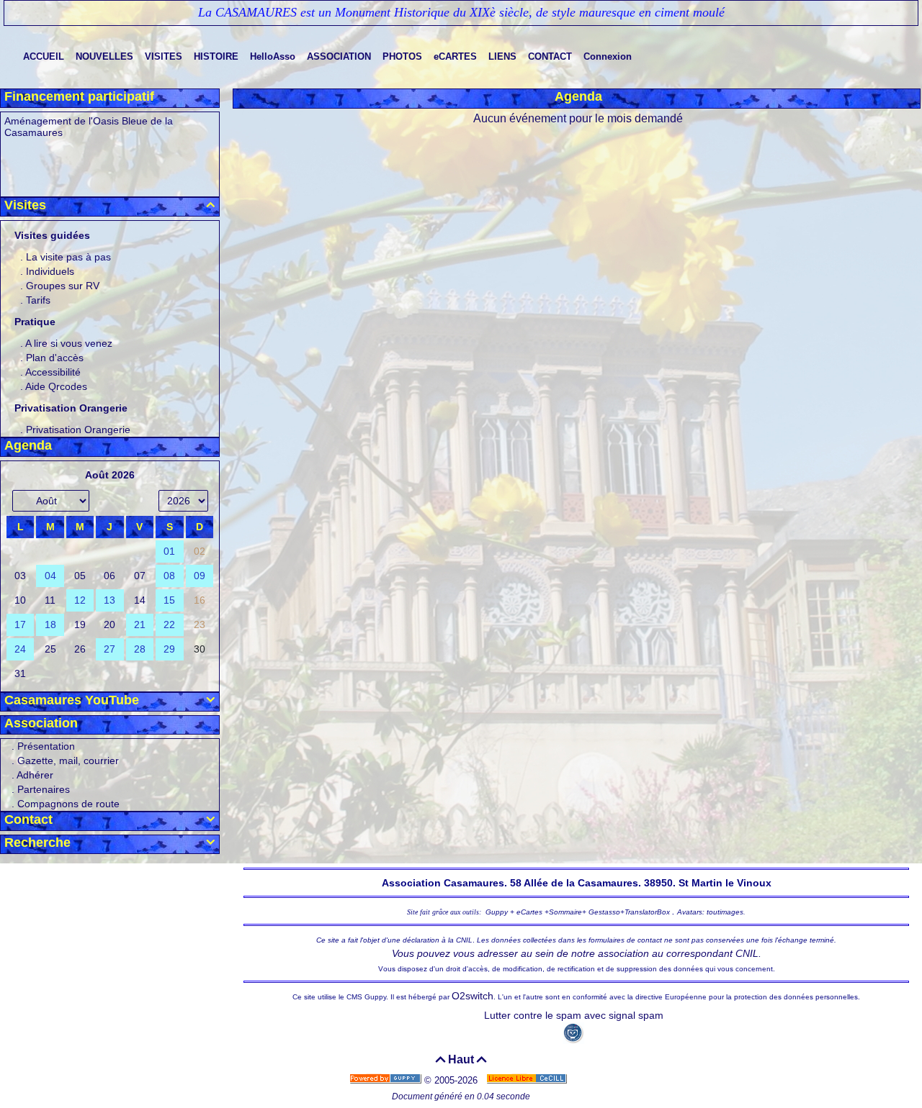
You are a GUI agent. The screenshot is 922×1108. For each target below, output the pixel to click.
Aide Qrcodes (56, 386)
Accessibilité (53, 372)
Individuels (50, 271)
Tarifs (38, 300)
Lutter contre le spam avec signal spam (573, 1015)
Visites (109, 205)
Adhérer (35, 775)
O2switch (472, 996)
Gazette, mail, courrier (68, 760)
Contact (109, 819)
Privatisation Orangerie (78, 429)
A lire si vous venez (68, 343)
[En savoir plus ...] (528, 1080)
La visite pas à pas (68, 257)
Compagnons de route (68, 803)
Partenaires (43, 789)
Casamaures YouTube (109, 700)
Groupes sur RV (62, 285)
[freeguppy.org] (386, 1080)
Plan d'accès (55, 357)
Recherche (109, 842)
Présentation (46, 746)
